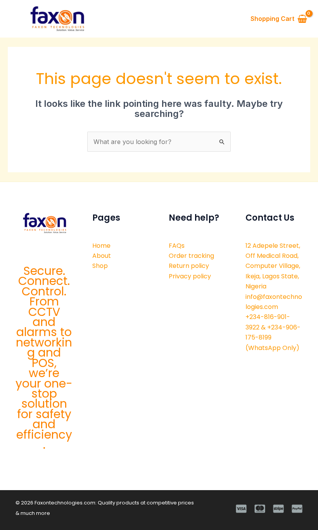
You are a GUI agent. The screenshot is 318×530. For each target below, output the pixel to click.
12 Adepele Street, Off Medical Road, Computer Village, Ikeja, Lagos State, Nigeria (272, 266)
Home (101, 245)
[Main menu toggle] (14, 18)
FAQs (177, 245)
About (101, 255)
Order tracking (191, 255)
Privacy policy (190, 276)
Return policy (189, 265)
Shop (100, 265)
